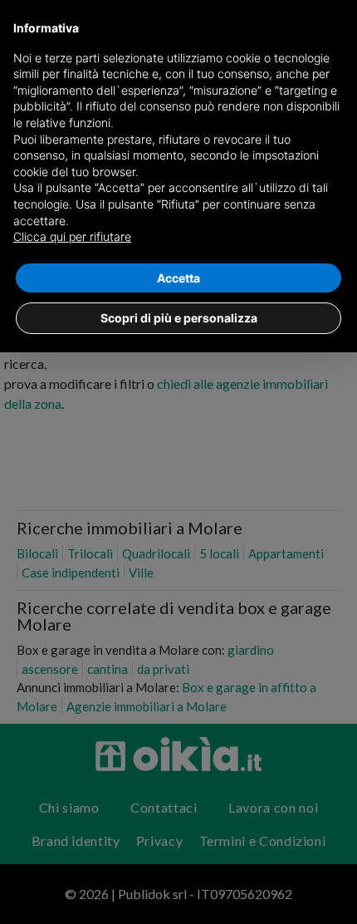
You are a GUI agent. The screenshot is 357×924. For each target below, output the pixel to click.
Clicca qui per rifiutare (72, 236)
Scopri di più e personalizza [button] (178, 318)
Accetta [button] (178, 278)
